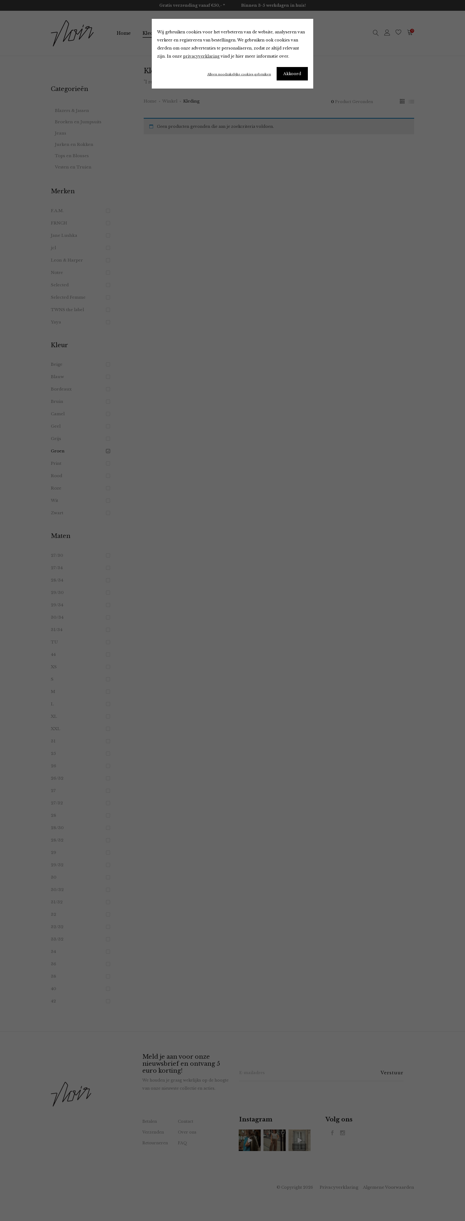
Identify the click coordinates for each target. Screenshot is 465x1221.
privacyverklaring (201, 56)
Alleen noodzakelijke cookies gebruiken (239, 74)
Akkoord (292, 73)
